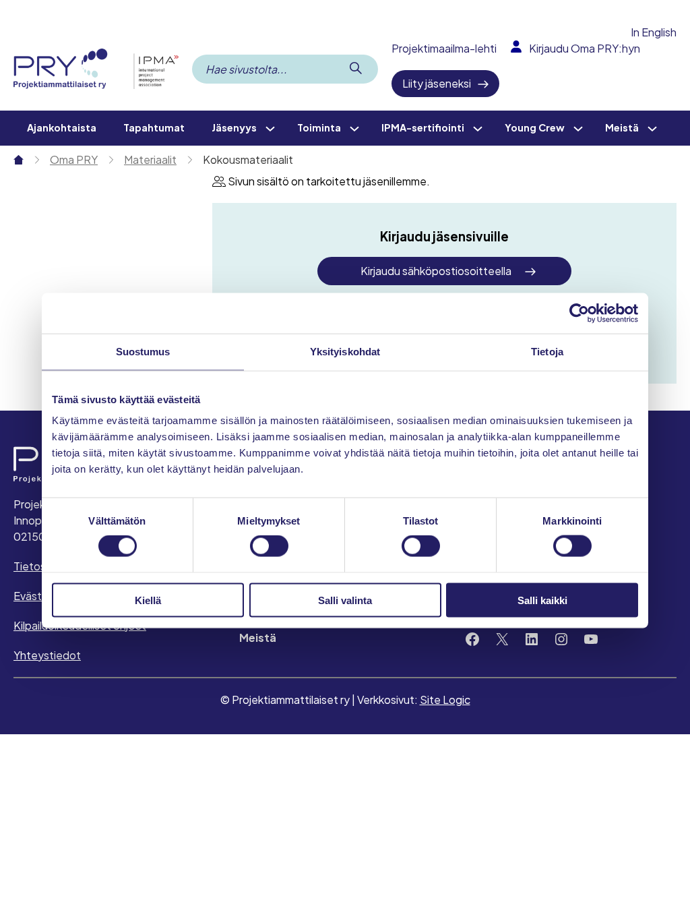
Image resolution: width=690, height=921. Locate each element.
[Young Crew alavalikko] (578, 128)
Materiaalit (150, 159)
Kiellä (148, 599)
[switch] (269, 546)
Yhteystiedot (47, 655)
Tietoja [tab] (547, 351)
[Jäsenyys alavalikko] (270, 128)
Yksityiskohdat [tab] (345, 351)
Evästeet (36, 596)
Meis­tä (257, 637)
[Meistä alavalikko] (652, 128)
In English (654, 32)
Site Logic (445, 699)
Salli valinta (345, 599)
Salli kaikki (542, 599)
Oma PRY (74, 159)
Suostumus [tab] (143, 351)
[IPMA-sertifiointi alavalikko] (477, 128)
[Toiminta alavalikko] (354, 128)
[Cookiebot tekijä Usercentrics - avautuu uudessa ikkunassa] (579, 313)
